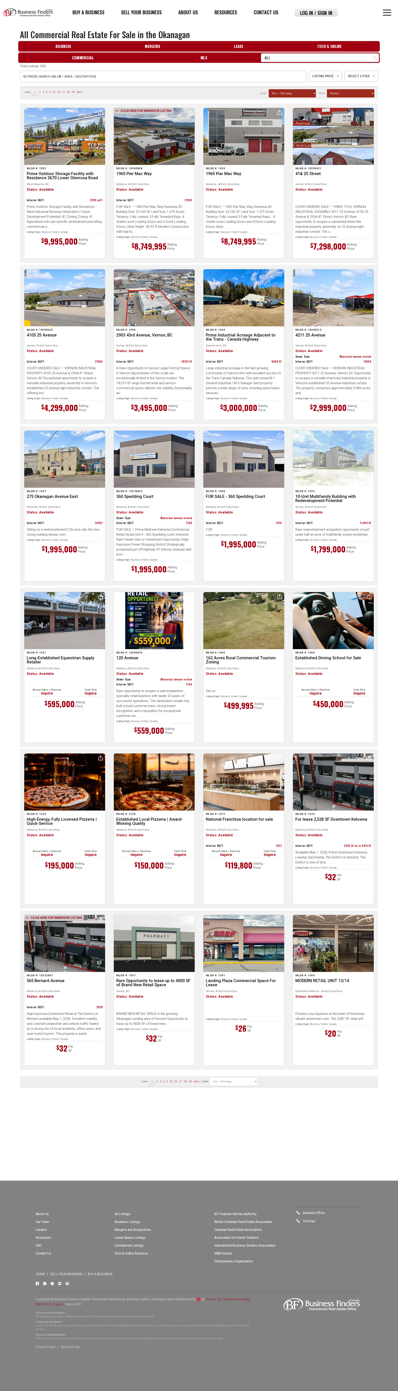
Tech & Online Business (131, 1253)
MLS (204, 57)
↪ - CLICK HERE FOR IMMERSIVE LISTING (143, 110)
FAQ (39, 1245)
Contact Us (266, 12)
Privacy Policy (46, 1347)
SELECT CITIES (359, 76)
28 (68, 92)
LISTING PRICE (323, 76)
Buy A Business (88, 12)
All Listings (122, 1214)
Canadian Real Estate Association (238, 1230)
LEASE (238, 46)
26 (58, 92)
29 (73, 92)
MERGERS (152, 46)
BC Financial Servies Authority (235, 1214)
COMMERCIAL (83, 57)
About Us (188, 12)
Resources (226, 12)
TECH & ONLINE (329, 46)
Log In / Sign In (316, 12)
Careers (41, 1230)
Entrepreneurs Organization (233, 1261)
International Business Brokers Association (244, 1245)
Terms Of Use (70, 1347)
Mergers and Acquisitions (132, 1230)
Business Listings (127, 1222)
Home (40, 1274)
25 (54, 92)
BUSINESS (63, 46)
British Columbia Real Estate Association (243, 1222)
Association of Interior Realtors (236, 1238)
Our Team (42, 1222)
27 (63, 92)
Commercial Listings (129, 1245)
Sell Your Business (141, 12)
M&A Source (223, 1253)
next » (79, 92)
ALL (267, 57)
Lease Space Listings (130, 1238)
